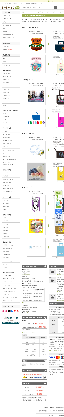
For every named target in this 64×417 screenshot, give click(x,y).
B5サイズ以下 (6, 200)
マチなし (5, 131)
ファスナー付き (6, 254)
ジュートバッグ (6, 95)
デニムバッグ (6, 85)
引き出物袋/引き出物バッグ (9, 191)
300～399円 (5, 227)
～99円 (4, 217)
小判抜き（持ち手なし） (8, 140)
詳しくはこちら (52, 1)
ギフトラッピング (7, 182)
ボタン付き (5, 264)
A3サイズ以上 (6, 209)
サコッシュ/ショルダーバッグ (9, 159)
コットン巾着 (6, 294)
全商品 (5, 58)
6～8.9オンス (6, 116)
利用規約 (52, 407)
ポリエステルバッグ (7, 82)
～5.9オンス (5, 113)
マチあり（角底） (7, 137)
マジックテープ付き (7, 260)
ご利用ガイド (6, 46)
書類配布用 (5, 175)
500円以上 (5, 233)
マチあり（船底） (7, 134)
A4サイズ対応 (6, 203)
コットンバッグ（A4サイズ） (9, 288)
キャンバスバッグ (7, 76)
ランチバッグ (6, 185)
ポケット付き (6, 251)
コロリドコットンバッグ (8, 278)
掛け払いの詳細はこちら (55, 350)
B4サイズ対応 (6, 206)
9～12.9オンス (6, 119)
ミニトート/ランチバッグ (8, 150)
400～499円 (5, 230)
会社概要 (46, 407)
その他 (4, 105)
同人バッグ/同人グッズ (8, 188)
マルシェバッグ (6, 156)
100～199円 (5, 220)
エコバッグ (5, 172)
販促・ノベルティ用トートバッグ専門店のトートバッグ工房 (36, 12)
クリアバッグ (6, 98)
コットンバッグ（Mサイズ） (9, 291)
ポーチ (4, 153)
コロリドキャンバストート (9, 281)
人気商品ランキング (7, 65)
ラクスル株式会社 (26, 274)
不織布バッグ (6, 79)
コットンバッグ (6, 73)
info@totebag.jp (28, 312)
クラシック (5, 146)
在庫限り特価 (6, 236)
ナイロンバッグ (6, 89)
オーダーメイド (8, 163)
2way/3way (5, 267)
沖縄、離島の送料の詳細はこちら (31, 332)
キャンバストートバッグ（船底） (10, 297)
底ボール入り (6, 257)
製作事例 (8, 49)
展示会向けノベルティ (8, 179)
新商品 (4, 61)
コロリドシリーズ (7, 275)
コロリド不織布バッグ (8, 285)
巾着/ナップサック (7, 143)
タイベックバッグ (7, 101)
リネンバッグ (6, 92)
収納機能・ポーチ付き (8, 245)
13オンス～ (5, 122)
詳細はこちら (27, 302)
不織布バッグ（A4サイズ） (9, 300)
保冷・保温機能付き (7, 248)
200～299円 (5, 224)
